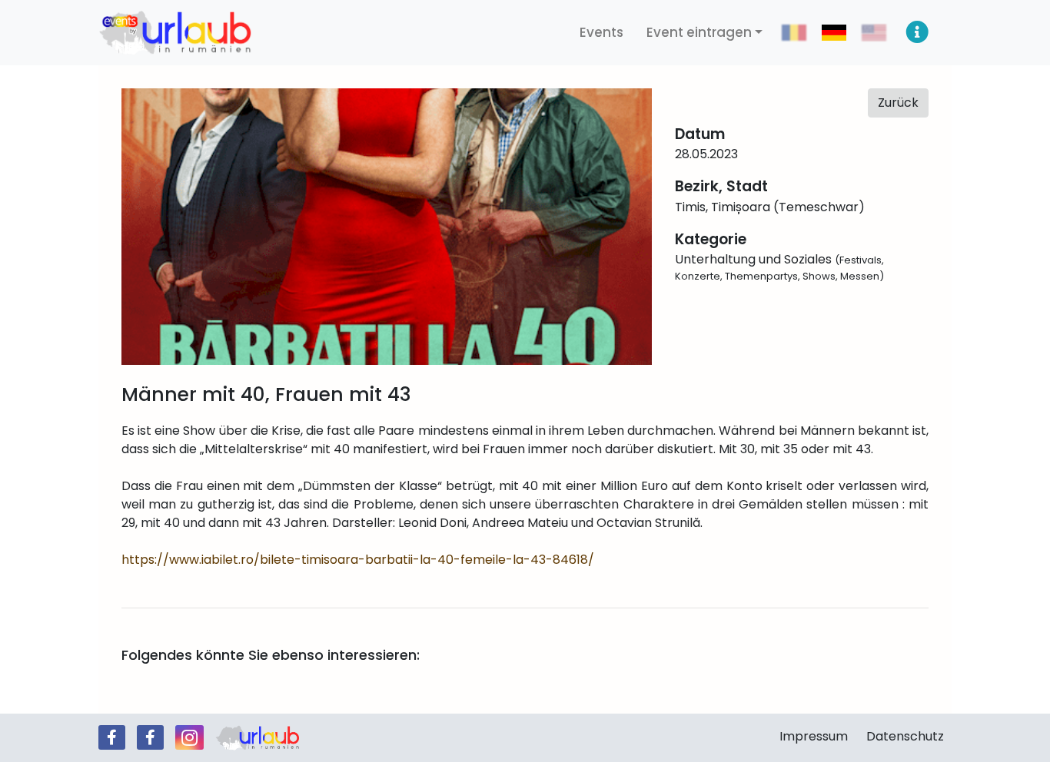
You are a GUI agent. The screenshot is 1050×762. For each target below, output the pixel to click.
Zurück (898, 102)
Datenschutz (905, 736)
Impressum (813, 736)
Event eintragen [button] (699, 32)
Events (601, 32)
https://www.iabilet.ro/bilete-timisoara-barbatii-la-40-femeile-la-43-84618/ (357, 559)
